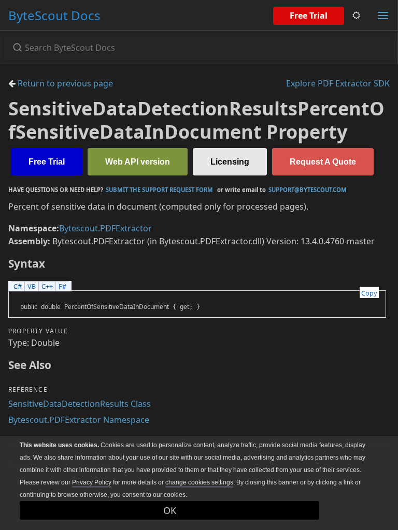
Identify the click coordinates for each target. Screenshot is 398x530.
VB (31, 286)
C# (17, 286)
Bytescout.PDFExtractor (105, 228)
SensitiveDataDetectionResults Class (79, 403)
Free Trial (309, 15)
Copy (369, 293)
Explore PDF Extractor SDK (338, 83)
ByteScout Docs (54, 15)
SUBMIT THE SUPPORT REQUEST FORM (159, 190)
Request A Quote (323, 161)
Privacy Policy (91, 482)
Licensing (229, 161)
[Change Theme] (356, 15)
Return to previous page (64, 83)
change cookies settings (199, 482)
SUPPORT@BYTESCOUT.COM (307, 190)
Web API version (137, 161)
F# (62, 286)
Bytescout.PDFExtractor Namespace (78, 419)
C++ (47, 286)
